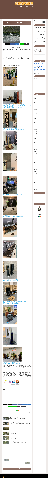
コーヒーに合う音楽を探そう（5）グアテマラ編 (39, 32)
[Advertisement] (24, 13)
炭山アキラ (36, 67)
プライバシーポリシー (37, 80)
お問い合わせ (35, 78)
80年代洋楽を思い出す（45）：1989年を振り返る (39, 42)
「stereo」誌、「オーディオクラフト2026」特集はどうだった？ (39, 35)
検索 (34, 20)
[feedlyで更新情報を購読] (17, 410)
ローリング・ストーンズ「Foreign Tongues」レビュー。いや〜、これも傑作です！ (39, 38)
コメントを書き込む (17, 468)
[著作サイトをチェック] (15, 410)
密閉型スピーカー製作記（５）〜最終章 (39, 69)
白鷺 (35, 64)
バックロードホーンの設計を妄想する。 (39, 63)
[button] (26, 44)
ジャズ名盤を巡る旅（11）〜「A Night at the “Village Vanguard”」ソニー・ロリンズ (39, 28)
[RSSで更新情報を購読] (18, 410)
